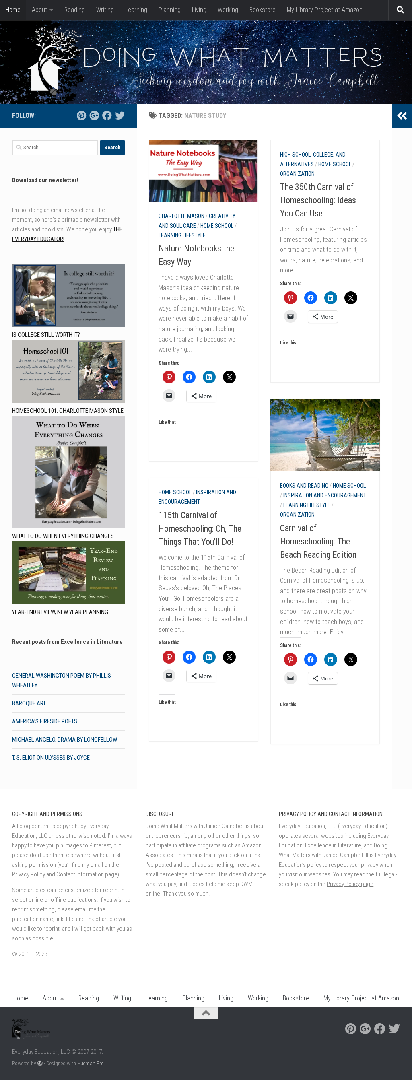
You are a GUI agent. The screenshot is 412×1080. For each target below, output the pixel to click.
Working (228, 10)
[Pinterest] (81, 115)
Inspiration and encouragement (324, 495)
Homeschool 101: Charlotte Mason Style (68, 410)
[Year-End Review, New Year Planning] (68, 574)
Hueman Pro (90, 1063)
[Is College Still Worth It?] (68, 297)
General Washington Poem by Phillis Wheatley (61, 680)
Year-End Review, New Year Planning (60, 612)
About (39, 10)
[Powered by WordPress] (40, 1063)
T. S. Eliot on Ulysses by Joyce (51, 757)
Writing (105, 10)
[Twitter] (120, 115)
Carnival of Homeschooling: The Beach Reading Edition (318, 541)
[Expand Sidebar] (402, 116)
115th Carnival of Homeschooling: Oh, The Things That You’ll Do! (200, 528)
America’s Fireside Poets (44, 721)
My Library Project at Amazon (325, 10)
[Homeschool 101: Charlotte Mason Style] (68, 373)
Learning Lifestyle (182, 235)
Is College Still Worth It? (46, 334)
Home (13, 10)
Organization (297, 174)
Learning (136, 10)
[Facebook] (107, 115)
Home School (216, 226)
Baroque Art (29, 703)
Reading (74, 10)
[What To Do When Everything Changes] (68, 473)
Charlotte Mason (181, 216)
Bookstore (262, 10)
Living (199, 10)
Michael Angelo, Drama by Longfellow (64, 739)
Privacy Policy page (350, 884)
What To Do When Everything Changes (63, 536)
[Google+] (94, 115)
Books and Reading (304, 485)
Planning (170, 10)
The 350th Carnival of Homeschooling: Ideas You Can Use (318, 200)
